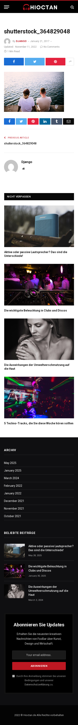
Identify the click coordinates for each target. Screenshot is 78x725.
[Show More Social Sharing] (70, 61)
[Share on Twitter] (35, 61)
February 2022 (13, 485)
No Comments (52, 46)
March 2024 (11, 478)
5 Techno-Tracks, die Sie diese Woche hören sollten (38, 423)
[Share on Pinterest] (55, 61)
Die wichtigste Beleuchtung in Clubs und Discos (35, 310)
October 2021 (12, 516)
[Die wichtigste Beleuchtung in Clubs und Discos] (39, 284)
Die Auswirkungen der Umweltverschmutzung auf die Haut (48, 590)
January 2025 (12, 470)
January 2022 (12, 493)
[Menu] (6, 7)
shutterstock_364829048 (20, 143)
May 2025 (10, 463)
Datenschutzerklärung (37, 684)
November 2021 (14, 508)
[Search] (72, 7)
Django (21, 41)
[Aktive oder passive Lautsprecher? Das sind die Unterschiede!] (39, 226)
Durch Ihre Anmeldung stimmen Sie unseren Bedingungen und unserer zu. (41, 680)
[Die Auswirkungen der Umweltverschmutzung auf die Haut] (39, 339)
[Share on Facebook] (14, 61)
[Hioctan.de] (40, 7)
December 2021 (14, 501)
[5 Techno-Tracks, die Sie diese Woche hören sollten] (39, 397)
